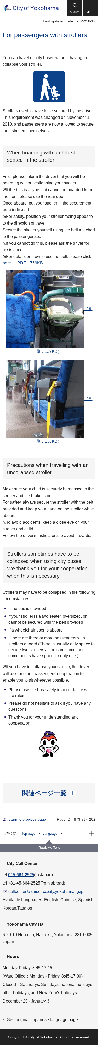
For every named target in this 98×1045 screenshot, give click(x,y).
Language (50, 834)
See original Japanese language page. (43, 1019)
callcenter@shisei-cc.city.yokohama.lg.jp (45, 891)
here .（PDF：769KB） (25, 263)
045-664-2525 (21, 875)
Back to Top (49, 848)
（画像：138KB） (64, 420)
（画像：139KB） (64, 330)
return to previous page (26, 819)
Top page (28, 834)
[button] (74, 8)
